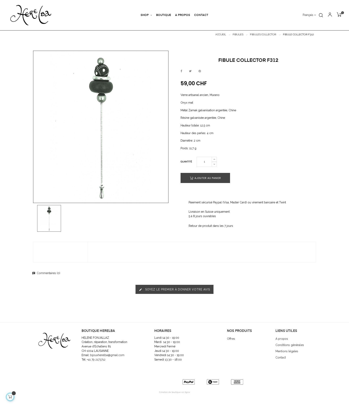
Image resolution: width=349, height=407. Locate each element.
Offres (231, 338)
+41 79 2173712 (96, 359)
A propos (281, 338)
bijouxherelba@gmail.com (107, 355)
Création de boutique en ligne (174, 392)
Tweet (190, 71)
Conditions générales (289, 345)
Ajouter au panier (207, 178)
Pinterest (200, 71)
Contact (280, 357)
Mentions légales (286, 351)
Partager (181, 71)
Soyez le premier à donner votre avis (174, 289)
